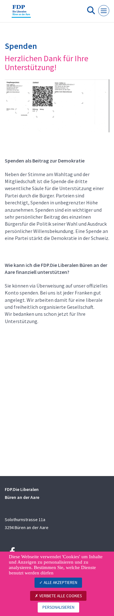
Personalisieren (58, 607)
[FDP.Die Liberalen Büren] (21, 13)
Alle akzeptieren (60, 582)
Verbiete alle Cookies (60, 596)
